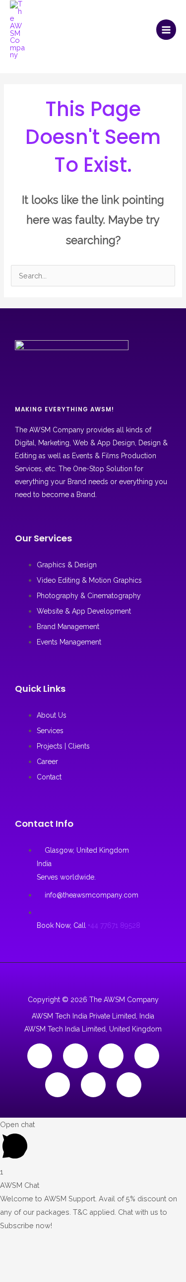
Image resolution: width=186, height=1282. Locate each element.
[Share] (68, 1241)
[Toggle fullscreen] (41, 1241)
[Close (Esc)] (96, 1241)
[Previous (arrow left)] (13, 1259)
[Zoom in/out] (13, 1241)
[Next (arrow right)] (41, 1259)
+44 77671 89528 (114, 925)
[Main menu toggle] (166, 29)
